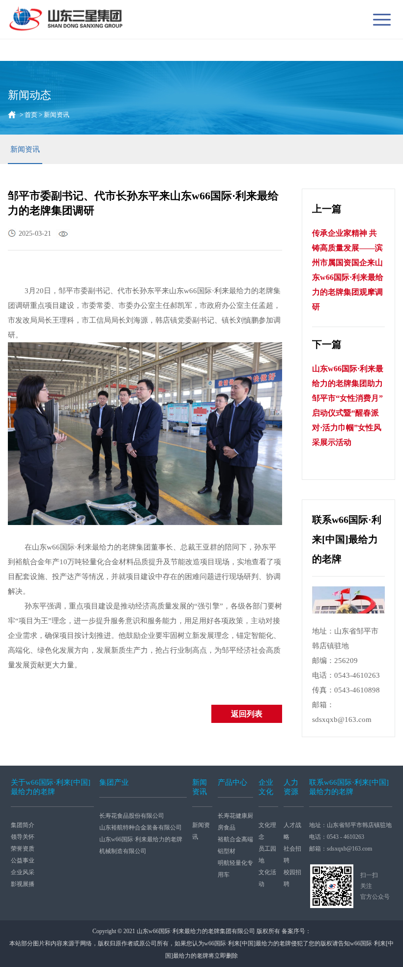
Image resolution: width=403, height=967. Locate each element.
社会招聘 (292, 854)
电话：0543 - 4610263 (336, 836)
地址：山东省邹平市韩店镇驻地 (350, 825)
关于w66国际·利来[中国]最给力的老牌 (50, 787)
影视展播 (22, 884)
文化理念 (267, 831)
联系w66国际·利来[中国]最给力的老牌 (349, 787)
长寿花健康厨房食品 (235, 821)
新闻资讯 (25, 149)
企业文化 (266, 787)
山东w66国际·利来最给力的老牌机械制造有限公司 (140, 845)
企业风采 (22, 872)
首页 (31, 114)
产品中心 (232, 782)
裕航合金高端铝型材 (235, 845)
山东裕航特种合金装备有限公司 (140, 827)
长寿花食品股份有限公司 (131, 815)
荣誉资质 (22, 848)
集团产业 (114, 782)
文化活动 (267, 878)
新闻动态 (29, 95)
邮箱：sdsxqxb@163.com (340, 848)
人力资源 (291, 787)
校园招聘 (292, 878)
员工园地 (267, 854)
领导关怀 (22, 836)
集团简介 (22, 825)
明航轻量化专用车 (235, 868)
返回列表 (246, 714)
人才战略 (292, 831)
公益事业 (22, 860)
